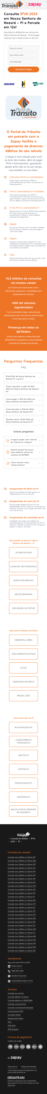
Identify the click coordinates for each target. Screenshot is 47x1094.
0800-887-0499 (17, 971)
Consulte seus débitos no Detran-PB (21, 943)
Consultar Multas (14, 1015)
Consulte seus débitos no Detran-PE (21, 872)
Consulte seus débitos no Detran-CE (22, 875)
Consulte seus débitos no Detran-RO (22, 947)
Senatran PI (23, 797)
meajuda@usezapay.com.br (22, 981)
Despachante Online (15, 1018)
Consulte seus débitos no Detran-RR (22, 900)
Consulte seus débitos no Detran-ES (21, 925)
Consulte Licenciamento (17, 1004)
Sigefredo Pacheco (23, 682)
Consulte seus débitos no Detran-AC (22, 882)
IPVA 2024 (12, 1026)
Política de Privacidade (28, 1066)
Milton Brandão (23, 594)
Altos (23, 668)
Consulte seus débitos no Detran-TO (22, 904)
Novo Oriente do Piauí (23, 654)
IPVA (33, 839)
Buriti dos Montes (24, 580)
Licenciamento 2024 (15, 1011)
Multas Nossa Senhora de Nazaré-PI (23, 810)
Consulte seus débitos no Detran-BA (21, 922)
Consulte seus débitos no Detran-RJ (21, 907)
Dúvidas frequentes (19, 976)
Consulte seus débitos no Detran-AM (22, 929)
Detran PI (23, 769)
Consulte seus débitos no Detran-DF (22, 857)
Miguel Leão (23, 696)
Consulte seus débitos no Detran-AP (21, 879)
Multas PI (24, 755)
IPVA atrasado (13, 1029)
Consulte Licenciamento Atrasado (20, 1008)
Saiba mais (11, 1085)
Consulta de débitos (19, 839)
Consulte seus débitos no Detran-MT (22, 890)
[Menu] (44, 4)
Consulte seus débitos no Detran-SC (22, 868)
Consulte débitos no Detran (18, 997)
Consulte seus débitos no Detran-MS (22, 940)
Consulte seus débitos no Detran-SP (21, 911)
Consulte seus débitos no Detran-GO (22, 886)
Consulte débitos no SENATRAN (20, 1000)
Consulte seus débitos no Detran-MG (22, 861)
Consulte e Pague (23, 69)
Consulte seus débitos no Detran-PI (21, 897)
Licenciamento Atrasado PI (24, 741)
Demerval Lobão (23, 640)
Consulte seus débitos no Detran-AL (21, 933)
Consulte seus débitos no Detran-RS (22, 915)
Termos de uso (12, 1066)
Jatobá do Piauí (23, 553)
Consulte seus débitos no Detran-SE (21, 951)
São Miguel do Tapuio (23, 608)
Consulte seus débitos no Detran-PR (22, 864)
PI (19, 841)
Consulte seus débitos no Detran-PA (21, 893)
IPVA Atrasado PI (23, 727)
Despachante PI (23, 783)
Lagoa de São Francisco (23, 567)
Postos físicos (17, 966)
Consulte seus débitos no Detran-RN (22, 918)
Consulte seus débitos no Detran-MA (22, 936)
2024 (13, 841)
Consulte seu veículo (16, 993)
